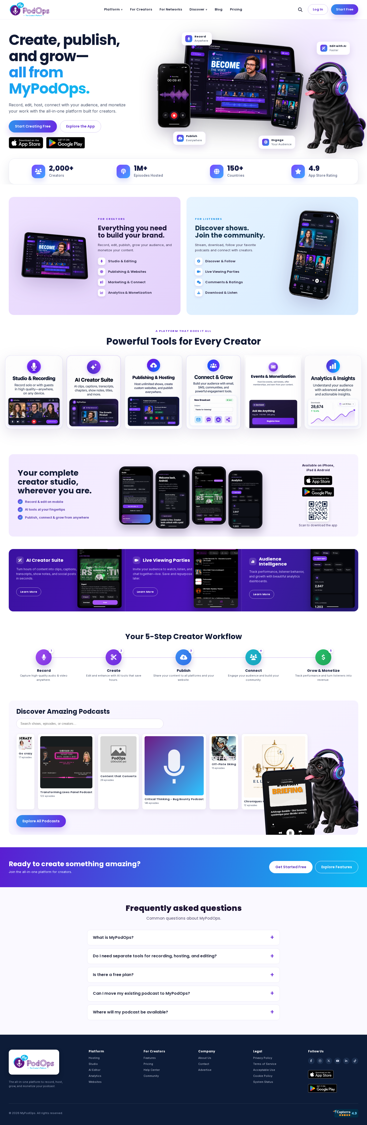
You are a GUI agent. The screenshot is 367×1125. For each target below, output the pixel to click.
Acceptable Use (264, 1070)
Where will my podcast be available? (130, 1012)
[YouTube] (337, 1061)
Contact (203, 1064)
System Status (263, 1082)
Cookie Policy (262, 1076)
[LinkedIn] (346, 1061)
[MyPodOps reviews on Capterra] (345, 1113)
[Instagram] (320, 1061)
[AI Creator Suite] (94, 392)
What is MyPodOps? (113, 937)
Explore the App (80, 126)
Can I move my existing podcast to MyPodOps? (141, 993)
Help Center (152, 1070)
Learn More (28, 592)
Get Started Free (290, 866)
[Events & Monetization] (273, 392)
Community (151, 1076)
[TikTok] (355, 1061)
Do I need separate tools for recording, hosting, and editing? (155, 956)
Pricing (236, 9)
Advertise (204, 1070)
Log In (318, 9)
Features (150, 1058)
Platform (112, 9)
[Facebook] (311, 1061)
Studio (93, 1064)
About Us (204, 1058)
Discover (196, 9)
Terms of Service (264, 1064)
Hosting (94, 1058)
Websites (95, 1082)
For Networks (171, 9)
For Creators (141, 9)
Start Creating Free (33, 126)
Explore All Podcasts (41, 821)
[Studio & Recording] (34, 392)
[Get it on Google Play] (65, 142)
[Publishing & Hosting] (154, 392)
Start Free (344, 9)
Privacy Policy (262, 1058)
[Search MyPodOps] (300, 9)
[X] (329, 1061)
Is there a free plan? (113, 975)
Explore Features (336, 866)
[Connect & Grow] (213, 392)
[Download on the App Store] (26, 142)
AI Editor (94, 1070)
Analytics (95, 1076)
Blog (218, 9)
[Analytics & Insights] (333, 392)
